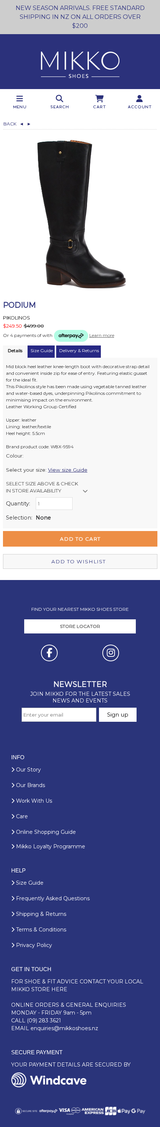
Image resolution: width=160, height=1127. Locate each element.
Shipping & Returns (40, 914)
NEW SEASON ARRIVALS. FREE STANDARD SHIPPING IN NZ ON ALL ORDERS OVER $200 (80, 16)
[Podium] (80, 214)
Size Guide (29, 882)
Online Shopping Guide (45, 832)
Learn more (101, 335)
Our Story (28, 769)
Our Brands (30, 785)
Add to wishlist (78, 561)
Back (13, 124)
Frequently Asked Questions (52, 898)
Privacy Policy (33, 945)
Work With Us (33, 800)
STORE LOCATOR (80, 626)
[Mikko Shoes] (80, 61)
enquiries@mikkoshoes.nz (64, 1028)
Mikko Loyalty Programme (50, 846)
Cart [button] (99, 106)
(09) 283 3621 (44, 1020)
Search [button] (60, 106)
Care (21, 816)
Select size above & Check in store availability (42, 487)
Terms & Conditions (40, 929)
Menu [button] (20, 106)
